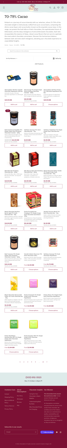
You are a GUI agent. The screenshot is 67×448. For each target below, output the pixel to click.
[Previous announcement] (3, 2)
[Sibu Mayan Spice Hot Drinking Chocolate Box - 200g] (33, 159)
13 (43, 362)
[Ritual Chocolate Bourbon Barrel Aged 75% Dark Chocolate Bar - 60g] (14, 200)
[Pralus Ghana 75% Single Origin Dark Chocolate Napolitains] (53, 283)
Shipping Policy (9, 397)
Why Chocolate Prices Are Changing (35, 408)
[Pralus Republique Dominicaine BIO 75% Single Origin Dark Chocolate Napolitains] (14, 324)
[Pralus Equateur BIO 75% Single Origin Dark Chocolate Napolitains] (33, 324)
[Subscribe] (35, 432)
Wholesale (20, 399)
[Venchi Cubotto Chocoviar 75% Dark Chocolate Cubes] (33, 242)
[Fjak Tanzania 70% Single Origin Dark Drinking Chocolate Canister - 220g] (14, 242)
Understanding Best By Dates (35, 403)
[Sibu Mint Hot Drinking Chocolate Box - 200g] (14, 159)
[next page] (47, 362)
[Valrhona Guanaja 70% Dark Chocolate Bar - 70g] (33, 118)
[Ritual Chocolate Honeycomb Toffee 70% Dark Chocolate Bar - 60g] (14, 283)
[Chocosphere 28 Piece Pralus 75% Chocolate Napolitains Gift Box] (53, 78)
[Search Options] (57, 51)
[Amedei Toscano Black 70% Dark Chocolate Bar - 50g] (53, 200)
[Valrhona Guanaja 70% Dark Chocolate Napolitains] (53, 242)
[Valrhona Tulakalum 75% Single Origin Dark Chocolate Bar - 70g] (53, 118)
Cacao (11, 45)
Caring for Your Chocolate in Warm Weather (34, 396)
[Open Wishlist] (58, 8)
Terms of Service (9, 406)
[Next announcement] (63, 2)
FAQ (18, 405)
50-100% (16, 45)
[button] (4, 8)
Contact (7, 394)
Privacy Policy (9, 409)
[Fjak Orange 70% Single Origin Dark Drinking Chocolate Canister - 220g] (33, 78)
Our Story (20, 396)
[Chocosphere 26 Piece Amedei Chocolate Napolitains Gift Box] (14, 78)
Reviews (19, 402)
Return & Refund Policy (9, 401)
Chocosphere (23, 443)
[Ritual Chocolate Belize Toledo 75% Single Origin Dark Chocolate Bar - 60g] (53, 159)
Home (6, 45)
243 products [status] (39, 64)
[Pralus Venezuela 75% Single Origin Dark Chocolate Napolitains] (33, 283)
